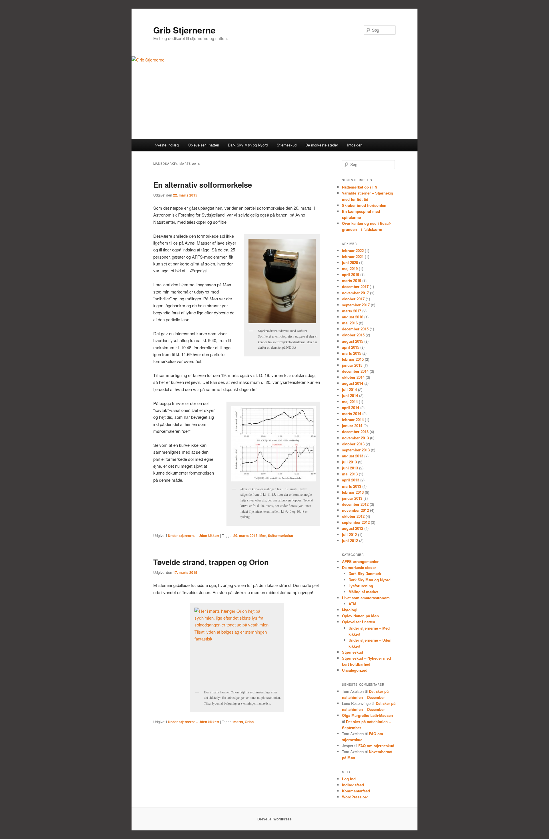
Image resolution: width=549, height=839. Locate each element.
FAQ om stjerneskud (376, 745)
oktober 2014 (353, 377)
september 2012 (356, 522)
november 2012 (355, 510)
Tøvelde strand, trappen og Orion (211, 562)
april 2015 (350, 347)
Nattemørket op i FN (359, 187)
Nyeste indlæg (167, 145)
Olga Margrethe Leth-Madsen (367, 715)
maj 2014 (350, 401)
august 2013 (352, 456)
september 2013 (356, 450)
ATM (352, 603)
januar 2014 (352, 425)
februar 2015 (353, 359)
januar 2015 (352, 365)
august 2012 (352, 528)
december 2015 (355, 329)
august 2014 (352, 383)
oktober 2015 (353, 335)
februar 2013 (353, 492)
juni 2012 (350, 540)
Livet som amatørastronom (366, 597)
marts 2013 (351, 486)
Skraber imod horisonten (364, 205)
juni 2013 (350, 468)
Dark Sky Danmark (365, 573)
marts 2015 (351, 353)
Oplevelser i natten (203, 145)
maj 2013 (350, 474)
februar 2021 (353, 256)
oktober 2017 (353, 299)
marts (238, 721)
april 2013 (350, 480)
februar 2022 (353, 250)
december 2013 (355, 431)
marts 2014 (351, 413)
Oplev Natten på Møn (360, 615)
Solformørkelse (280, 535)
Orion (249, 721)
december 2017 (355, 286)
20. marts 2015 (245, 535)
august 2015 (352, 341)
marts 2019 (351, 280)
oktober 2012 (353, 516)
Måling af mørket (363, 591)
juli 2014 (349, 389)
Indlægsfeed (353, 785)
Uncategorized (354, 670)
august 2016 (352, 317)
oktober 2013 (353, 444)
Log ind (349, 779)
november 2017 (355, 292)
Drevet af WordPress (274, 819)
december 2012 (355, 504)
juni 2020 (350, 262)
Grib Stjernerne (184, 30)
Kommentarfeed (356, 791)
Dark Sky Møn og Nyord (370, 579)
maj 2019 (350, 268)
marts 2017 (351, 311)
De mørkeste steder (321, 145)
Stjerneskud (287, 145)
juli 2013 (349, 462)
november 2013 (355, 438)
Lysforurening (361, 585)
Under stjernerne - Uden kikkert (193, 535)
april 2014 (350, 407)
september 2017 (356, 305)
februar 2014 (353, 419)
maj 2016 (350, 323)
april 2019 (350, 274)
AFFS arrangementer (360, 561)
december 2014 (355, 371)
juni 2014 (350, 395)
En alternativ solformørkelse (202, 184)
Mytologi (349, 609)
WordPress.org (355, 797)
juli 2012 (349, 534)
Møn (262, 535)
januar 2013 (352, 498)
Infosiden (354, 145)
